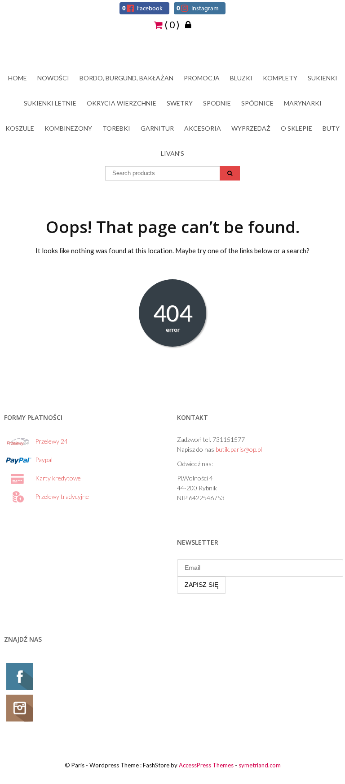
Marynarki (303, 103)
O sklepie (296, 128)
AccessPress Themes (206, 765)
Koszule (19, 128)
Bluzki (241, 78)
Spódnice (257, 103)
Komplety (280, 78)
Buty (331, 128)
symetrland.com (260, 765)
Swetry (180, 103)
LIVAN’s (172, 153)
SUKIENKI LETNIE (50, 103)
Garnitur (157, 128)
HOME (17, 78)
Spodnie (217, 103)
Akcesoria (202, 128)
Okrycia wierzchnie (121, 103)
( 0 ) (171, 24)
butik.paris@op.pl (239, 449)
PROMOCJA (202, 78)
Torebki (116, 128)
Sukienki (322, 78)
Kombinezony (68, 128)
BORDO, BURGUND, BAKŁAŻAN (126, 78)
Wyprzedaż (250, 128)
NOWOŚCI (53, 78)
